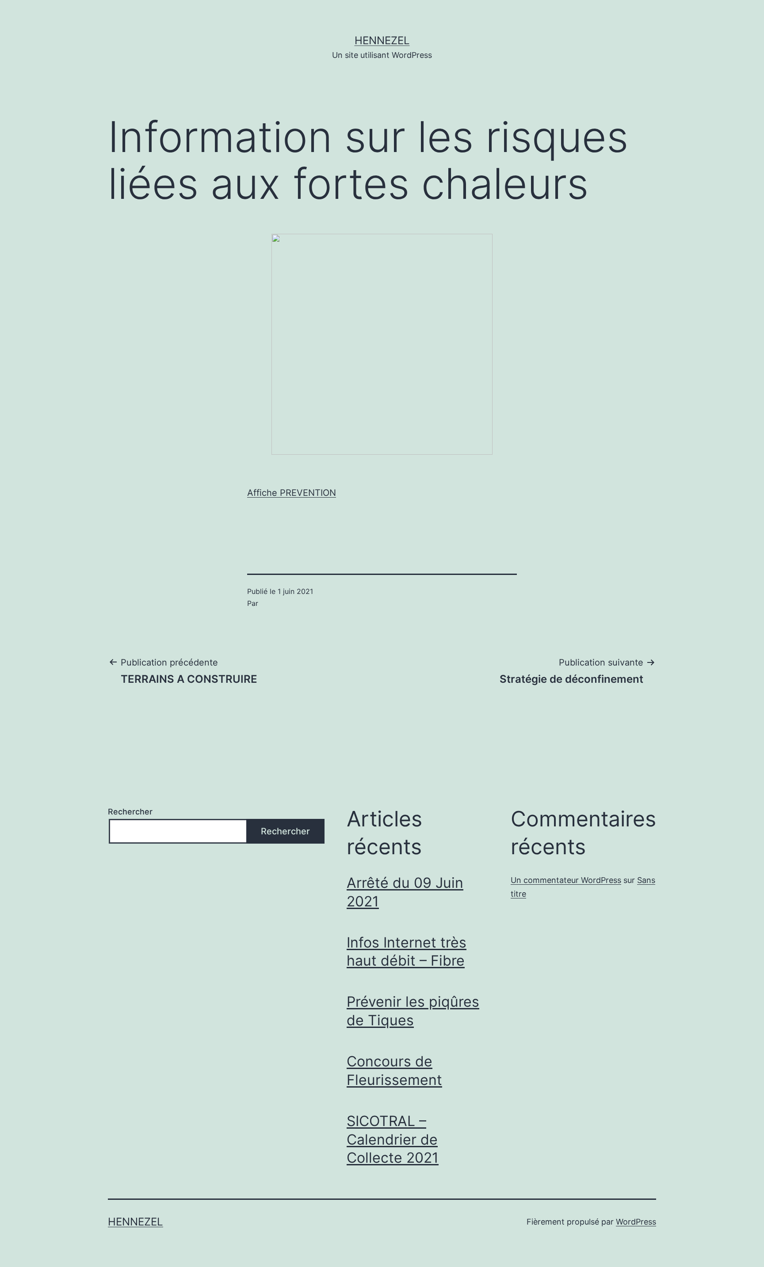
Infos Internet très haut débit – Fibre (406, 952)
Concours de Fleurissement (394, 1070)
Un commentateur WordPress (566, 880)
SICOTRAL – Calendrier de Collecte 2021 (393, 1139)
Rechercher (130, 811)
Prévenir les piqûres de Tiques (413, 1011)
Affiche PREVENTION (291, 492)
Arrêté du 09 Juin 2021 (405, 892)
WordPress (636, 1221)
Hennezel (382, 40)
